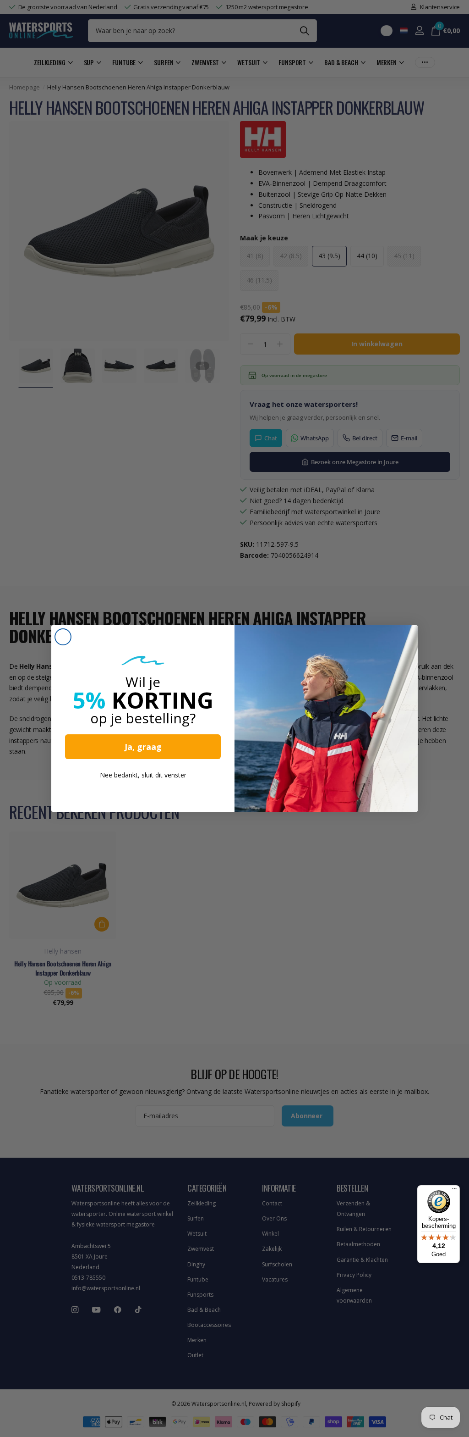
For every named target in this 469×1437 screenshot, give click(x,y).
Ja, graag (143, 746)
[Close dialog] (63, 637)
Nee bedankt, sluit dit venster (143, 775)
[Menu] (454, 1190)
